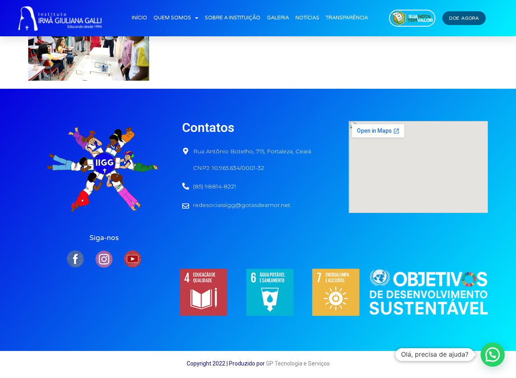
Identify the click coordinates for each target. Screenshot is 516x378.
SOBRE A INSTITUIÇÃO (232, 18)
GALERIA (278, 18)
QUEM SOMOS (172, 18)
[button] (493, 354)
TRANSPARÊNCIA (347, 18)
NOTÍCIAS (307, 18)
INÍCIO (139, 18)
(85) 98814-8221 (214, 186)
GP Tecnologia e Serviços (298, 363)
